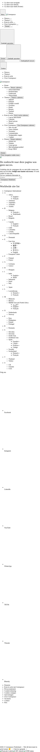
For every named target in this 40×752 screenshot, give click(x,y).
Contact (6, 701)
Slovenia (11, 334)
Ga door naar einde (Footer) (13, 6)
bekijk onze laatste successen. (22, 171)
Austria (11, 206)
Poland (11, 322)
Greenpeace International (12, 191)
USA (10, 369)
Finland (11, 258)
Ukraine (11, 367)
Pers (5, 702)
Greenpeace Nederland (8, 180)
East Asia (12, 241)
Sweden (11, 349)
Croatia (11, 232)
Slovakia (11, 332)
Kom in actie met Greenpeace (14, 687)
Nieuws (7, 18)
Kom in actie (8, 22)
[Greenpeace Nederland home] (11, 14)
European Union (14, 254)
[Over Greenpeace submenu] (17, 24)
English (15, 197)
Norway (11, 314)
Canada (11, 222)
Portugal (11, 324)
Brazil (11, 216)
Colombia (12, 230)
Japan (10, 287)
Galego (15, 347)
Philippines (12, 320)
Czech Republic (14, 233)
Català (15, 343)
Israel (10, 281)
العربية (15, 305)
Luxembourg (13, 291)
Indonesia (12, 279)
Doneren (7, 685)
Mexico (11, 301)
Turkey (11, 361)
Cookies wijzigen (10, 693)
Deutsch (15, 293)
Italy (10, 283)
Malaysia (12, 299)
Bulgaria (11, 218)
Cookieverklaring (10, 691)
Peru (10, 318)
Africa (11, 195)
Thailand (12, 359)
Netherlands (13, 312)
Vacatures (7, 699)
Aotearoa (12, 201)
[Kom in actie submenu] (14, 22)
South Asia (12, 336)
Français (15, 199)
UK (10, 365)
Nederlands (16, 214)
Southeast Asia (13, 338)
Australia (12, 204)
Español (15, 341)
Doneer (7, 139)
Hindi (15, 277)
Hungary (12, 270)
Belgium (11, 210)
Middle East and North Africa (18, 303)
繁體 (14, 246)
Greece (11, 266)
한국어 (15, 250)
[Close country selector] (1, 182)
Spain (10, 339)
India (10, 273)
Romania (12, 328)
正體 (14, 248)
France (11, 260)
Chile (10, 228)
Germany (12, 264)
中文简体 (16, 243)
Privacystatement (10, 689)
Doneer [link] (7, 26)
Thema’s (7, 20)
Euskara (15, 345)
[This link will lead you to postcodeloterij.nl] (6, 751)
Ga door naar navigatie (12, 3)
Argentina (12, 202)
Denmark (12, 237)
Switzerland (13, 351)
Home (6, 85)
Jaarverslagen (8, 695)
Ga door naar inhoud (11, 4)
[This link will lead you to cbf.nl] (18, 751)
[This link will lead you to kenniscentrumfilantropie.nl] (29, 751)
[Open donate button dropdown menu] (11, 26)
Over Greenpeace (10, 24)
